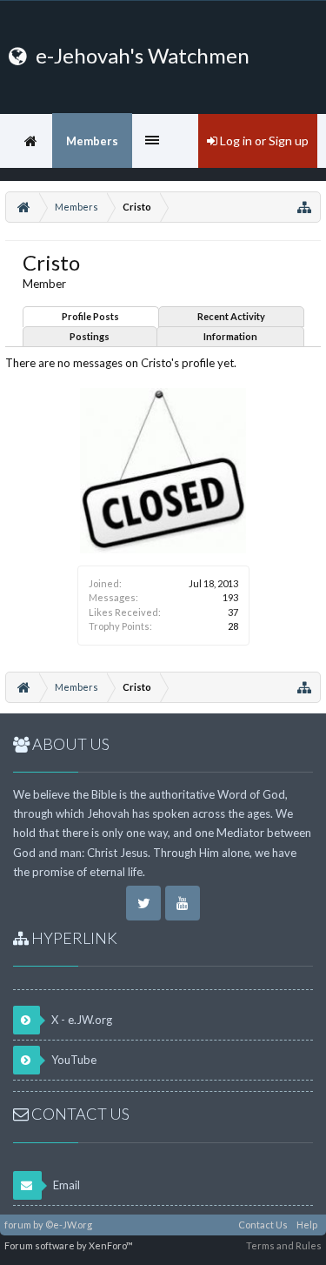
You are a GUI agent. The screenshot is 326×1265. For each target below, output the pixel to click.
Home (30, 141)
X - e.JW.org (80, 1020)
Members (92, 141)
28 (233, 626)
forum (17, 1224)
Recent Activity (231, 316)
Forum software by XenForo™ (68, 1245)
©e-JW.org (68, 1224)
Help (306, 1224)
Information (230, 336)
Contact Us (263, 1224)
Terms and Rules (284, 1245)
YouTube (72, 1060)
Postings (90, 336)
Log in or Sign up (263, 140)
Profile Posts (90, 316)
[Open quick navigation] (304, 207)
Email (65, 1185)
